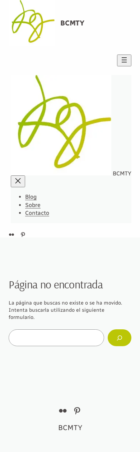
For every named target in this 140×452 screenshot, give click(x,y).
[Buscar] (119, 337)
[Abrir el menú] (124, 60)
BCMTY (72, 23)
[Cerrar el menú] (18, 181)
